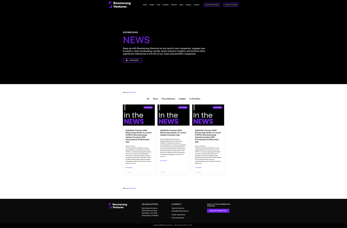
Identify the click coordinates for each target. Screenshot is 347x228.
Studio (152, 5)
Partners (174, 5)
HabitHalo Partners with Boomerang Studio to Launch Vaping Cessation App (173, 132)
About (145, 5)
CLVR (190, 225)
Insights (182, 99)
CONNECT (177, 204)
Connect (196, 5)
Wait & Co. (186, 225)
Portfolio (166, 5)
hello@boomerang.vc (180, 211)
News (181, 5)
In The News (194, 99)
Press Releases (168, 99)
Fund (158, 5)
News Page (132, 92)
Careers (188, 5)
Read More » (129, 167)
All (148, 99)
